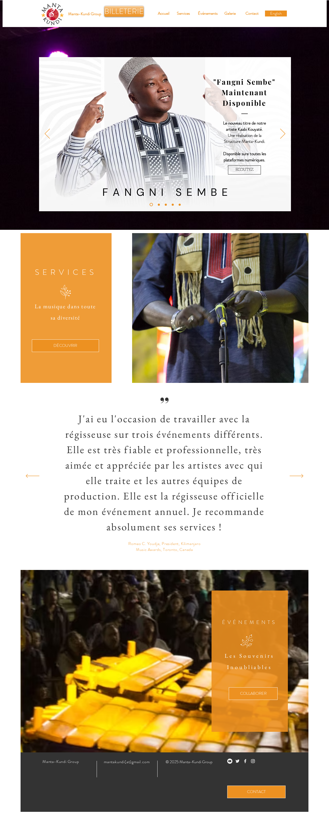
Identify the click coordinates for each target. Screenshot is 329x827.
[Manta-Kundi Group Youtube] (229, 761)
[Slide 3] (180, 205)
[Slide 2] (173, 205)
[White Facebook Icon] (245, 761)
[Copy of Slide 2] (158, 204)
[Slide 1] (166, 205)
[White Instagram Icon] (252, 761)
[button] (85, 14)
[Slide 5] (151, 205)
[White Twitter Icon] (237, 761)
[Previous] (47, 134)
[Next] (282, 134)
